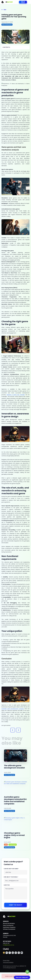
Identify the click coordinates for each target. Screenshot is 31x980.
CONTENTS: (6, 47)
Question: (7, 885)
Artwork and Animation (9, 923)
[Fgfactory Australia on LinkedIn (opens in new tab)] (13, 953)
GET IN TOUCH (23, 2)
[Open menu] (28, 2)
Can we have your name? (11, 868)
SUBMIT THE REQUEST (15, 905)
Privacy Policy (6, 960)
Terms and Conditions (8, 962)
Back (5, 9)
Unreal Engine (12, 844)
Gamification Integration (9, 927)
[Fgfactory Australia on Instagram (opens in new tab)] (19, 953)
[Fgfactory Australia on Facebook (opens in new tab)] (10, 953)
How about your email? (11, 877)
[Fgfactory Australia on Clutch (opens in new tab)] (6, 949)
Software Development (9, 929)
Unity (6, 844)
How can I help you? (22, 977)
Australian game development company (13, 709)
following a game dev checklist (16, 394)
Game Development (7, 24)
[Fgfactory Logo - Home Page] (9, 916)
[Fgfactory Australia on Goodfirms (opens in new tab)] (4, 953)
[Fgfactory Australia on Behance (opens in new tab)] (7, 953)
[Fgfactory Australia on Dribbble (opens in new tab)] (16, 953)
